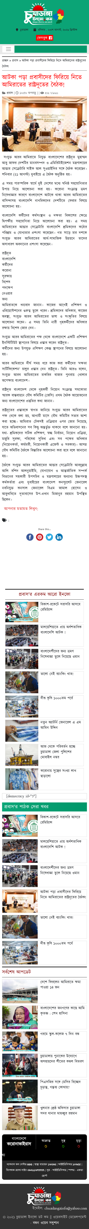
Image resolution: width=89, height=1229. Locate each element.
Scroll (81, 1221)
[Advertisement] (53, 272)
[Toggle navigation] (8, 49)
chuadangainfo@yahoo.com (65, 1208)
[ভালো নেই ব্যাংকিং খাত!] (20, 926)
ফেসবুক (43, 38)
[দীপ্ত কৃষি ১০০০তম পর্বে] (20, 952)
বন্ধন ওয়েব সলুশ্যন (46, 1223)
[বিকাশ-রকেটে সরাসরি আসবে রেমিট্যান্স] (20, 825)
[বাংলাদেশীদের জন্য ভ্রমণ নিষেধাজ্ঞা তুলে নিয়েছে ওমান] (20, 876)
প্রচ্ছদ (5, 61)
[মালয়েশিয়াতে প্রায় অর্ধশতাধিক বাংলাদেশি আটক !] (20, 851)
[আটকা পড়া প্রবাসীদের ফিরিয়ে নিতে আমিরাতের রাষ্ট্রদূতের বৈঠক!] (20, 900)
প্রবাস (15, 61)
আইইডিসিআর (59, 1170)
